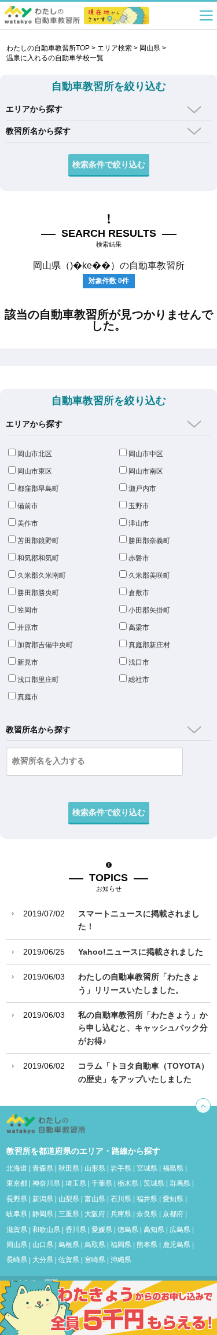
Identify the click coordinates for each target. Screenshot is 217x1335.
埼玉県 (75, 1183)
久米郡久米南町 (41, 575)
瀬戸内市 (142, 489)
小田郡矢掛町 (149, 610)
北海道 (16, 1168)
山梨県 (68, 1199)
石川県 (121, 1199)
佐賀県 (68, 1260)
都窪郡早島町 (38, 489)
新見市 (27, 662)
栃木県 (127, 1183)
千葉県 (101, 1183)
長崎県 (16, 1260)
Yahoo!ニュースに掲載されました (140, 951)
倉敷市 (138, 593)
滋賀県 (16, 1230)
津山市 (138, 523)
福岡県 (121, 1245)
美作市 (27, 523)
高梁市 (138, 628)
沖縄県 (121, 1260)
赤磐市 (138, 558)
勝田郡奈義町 (149, 541)
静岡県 (42, 1214)
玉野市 (138, 506)
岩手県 (121, 1168)
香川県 (75, 1230)
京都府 (173, 1214)
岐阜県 (16, 1214)
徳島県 (127, 1230)
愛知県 (173, 1199)
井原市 (27, 628)
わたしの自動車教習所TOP (48, 48)
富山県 (94, 1199)
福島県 (173, 1168)
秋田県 (68, 1168)
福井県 (147, 1199)
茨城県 (154, 1183)
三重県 (68, 1214)
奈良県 (147, 1214)
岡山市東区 (34, 471)
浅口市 (138, 662)
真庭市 (27, 697)
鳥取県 (94, 1245)
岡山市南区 (145, 471)
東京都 (16, 1183)
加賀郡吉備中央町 (45, 645)
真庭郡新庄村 (149, 645)
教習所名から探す (38, 130)
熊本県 (147, 1245)
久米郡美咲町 (149, 575)
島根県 (68, 1245)
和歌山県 (46, 1230)
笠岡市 (27, 610)
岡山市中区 (145, 454)
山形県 (94, 1168)
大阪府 (94, 1214)
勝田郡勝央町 (38, 593)
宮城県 (147, 1168)
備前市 (27, 506)
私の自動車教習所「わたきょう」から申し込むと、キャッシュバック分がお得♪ (143, 1028)
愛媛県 (101, 1230)
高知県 (154, 1230)
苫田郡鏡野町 (38, 541)
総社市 (138, 680)
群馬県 (180, 1183)
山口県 (42, 1245)
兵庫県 (121, 1214)
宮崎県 (94, 1260)
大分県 (42, 1260)
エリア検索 (114, 48)
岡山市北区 (34, 454)
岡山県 (149, 48)
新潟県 (42, 1199)
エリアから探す (34, 108)
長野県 (16, 1199)
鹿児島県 (176, 1245)
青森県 (42, 1168)
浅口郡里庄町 (38, 680)
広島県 (180, 1230)
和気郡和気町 (38, 558)
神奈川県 (46, 1183)
